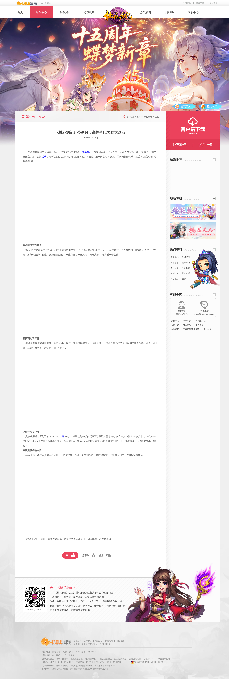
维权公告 (99, 641)
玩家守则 (67, 652)
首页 (20, 12)
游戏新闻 (148, 117)
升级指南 (186, 257)
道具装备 (174, 268)
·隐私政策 (207, 329)
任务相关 (186, 268)
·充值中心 (174, 321)
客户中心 (92, 652)
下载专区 (169, 12)
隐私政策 (56, 652)
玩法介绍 (186, 262)
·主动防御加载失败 (191, 329)
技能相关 (174, 273)
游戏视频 (89, 12)
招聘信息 (120, 641)
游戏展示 (65, 12)
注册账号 (187, 3)
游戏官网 (78, 641)
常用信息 (174, 262)
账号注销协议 (80, 652)
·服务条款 (199, 325)
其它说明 (174, 279)
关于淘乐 (88, 641)
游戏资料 (145, 12)
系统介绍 (186, 273)
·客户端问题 (200, 321)
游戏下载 (200, 3)
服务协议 (46, 652)
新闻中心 (41, 12)
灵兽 (184, 279)
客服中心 (193, 12)
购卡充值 (213, 3)
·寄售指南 (187, 321)
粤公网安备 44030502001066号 (148, 662)
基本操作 (174, 257)
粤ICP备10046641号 (116, 662)
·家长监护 (174, 329)
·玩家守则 (174, 325)
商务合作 (109, 641)
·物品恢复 (187, 325)
